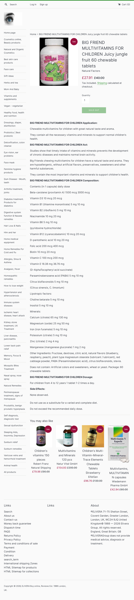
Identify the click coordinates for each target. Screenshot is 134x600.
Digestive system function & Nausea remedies (13, 215)
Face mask (9, 162)
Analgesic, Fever (12, 269)
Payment (9, 547)
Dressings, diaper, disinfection (12, 124)
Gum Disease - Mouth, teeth (15, 181)
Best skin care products (11, 61)
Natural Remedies (12, 385)
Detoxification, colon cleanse (14, 144)
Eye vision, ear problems (11, 154)
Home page (9, 32)
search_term (11, 559)
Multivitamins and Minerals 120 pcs (67, 455)
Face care (9, 69)
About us (9, 515)
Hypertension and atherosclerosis (13, 294)
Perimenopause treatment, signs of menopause (13, 395)
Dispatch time (12, 527)
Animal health (10, 465)
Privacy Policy (12, 539)
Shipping (102, 83)
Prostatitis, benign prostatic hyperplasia (14, 407)
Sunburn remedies (13, 448)
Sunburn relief (11, 442)
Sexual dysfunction (13, 425)
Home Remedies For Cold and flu (14, 251)
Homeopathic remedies (10, 277)
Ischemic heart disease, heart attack (14, 314)
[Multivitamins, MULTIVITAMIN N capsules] (119, 445)
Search (8, 511)
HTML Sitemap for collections (21, 571)
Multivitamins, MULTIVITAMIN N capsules (119, 473)
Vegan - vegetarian (13, 106)
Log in (33, 4)
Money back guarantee (17, 523)
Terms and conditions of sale (21, 543)
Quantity (86, 95)
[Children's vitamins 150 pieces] (41, 436)
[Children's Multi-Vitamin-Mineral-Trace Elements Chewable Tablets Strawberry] (93, 436)
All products (10, 472)
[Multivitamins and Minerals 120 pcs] (67, 436)
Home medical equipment (11, 241)
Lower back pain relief (12, 347)
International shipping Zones (20, 563)
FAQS (7, 531)
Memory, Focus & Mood (12, 357)
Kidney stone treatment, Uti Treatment (11, 325)
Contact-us (10, 519)
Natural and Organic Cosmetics (14, 51)
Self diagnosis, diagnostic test (11, 417)
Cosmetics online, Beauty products (12, 41)
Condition (9, 551)
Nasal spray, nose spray (12, 377)
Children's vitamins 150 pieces (41, 455)
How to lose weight (13, 285)
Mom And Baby (11, 89)
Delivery (9, 555)
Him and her (10, 232)
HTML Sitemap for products (20, 567)
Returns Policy (12, 535)
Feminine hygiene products (12, 171)
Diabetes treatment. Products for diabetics (14, 202)
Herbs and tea (11, 82)
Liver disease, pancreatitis (10, 337)
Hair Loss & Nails (12, 225)
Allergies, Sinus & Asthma (12, 261)
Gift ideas (9, 76)
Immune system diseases (11, 304)
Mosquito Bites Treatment (11, 367)
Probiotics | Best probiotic (12, 134)
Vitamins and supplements (10, 98)
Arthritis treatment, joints (13, 191)
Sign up (44, 4)
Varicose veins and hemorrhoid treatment (15, 457)
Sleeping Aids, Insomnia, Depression (14, 434)
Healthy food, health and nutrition (14, 114)
